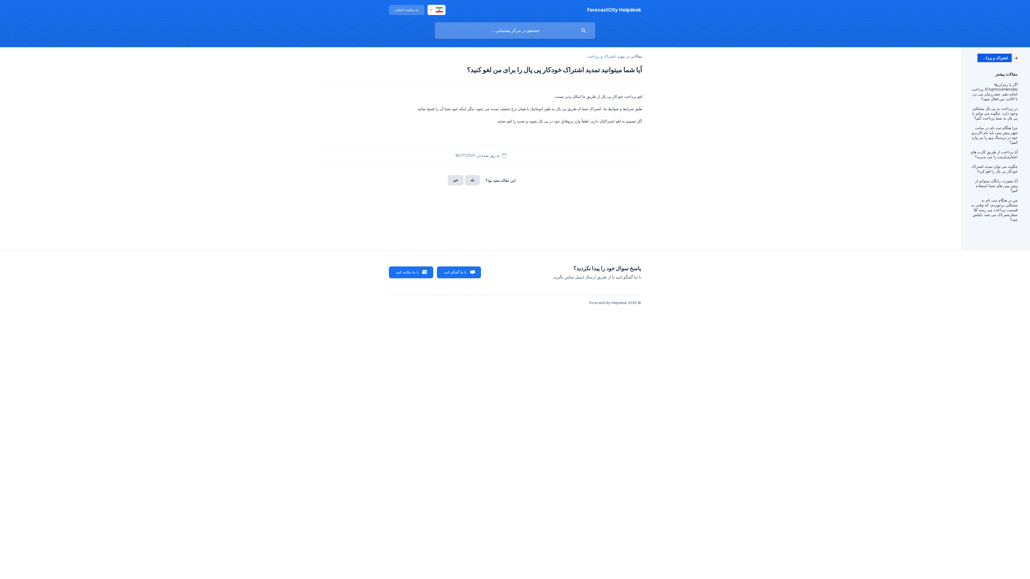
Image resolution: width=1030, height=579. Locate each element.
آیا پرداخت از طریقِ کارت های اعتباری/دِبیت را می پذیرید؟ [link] (994, 154)
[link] (997, 57)
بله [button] (472, 180)
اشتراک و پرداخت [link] (601, 56)
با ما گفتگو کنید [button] (455, 272)
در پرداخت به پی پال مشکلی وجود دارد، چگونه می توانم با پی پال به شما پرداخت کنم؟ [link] (995, 113)
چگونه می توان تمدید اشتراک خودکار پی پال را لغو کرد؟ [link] (995, 168)
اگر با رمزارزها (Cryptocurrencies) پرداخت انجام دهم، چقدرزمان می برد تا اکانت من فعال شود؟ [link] (995, 91)
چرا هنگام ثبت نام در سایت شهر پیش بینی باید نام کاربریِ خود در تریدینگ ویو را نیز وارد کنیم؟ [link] (994, 135)
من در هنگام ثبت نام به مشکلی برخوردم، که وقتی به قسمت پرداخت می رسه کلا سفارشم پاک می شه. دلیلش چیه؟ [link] (994, 210)
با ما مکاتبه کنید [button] (407, 272)
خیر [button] (455, 180)
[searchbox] (515, 30)
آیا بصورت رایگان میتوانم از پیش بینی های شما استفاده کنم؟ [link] (996, 186)
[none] (614, 10)
